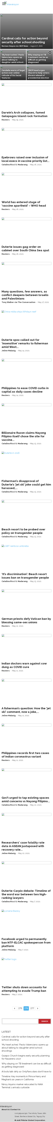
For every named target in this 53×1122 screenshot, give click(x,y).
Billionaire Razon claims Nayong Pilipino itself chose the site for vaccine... (24, 436)
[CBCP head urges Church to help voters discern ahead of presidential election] (39, 75)
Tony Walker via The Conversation (18, 302)
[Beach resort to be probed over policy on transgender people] (26, 513)
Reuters (6, 120)
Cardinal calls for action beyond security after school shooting (26, 1038)
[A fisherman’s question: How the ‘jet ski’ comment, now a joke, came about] (26, 692)
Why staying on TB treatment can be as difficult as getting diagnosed (26, 1065)
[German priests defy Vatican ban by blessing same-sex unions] (26, 602)
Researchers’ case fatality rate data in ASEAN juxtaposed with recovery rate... (23, 846)
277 (32, 1008)
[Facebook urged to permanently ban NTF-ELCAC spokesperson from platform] (26, 923)
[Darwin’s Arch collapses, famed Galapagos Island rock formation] (26, 96)
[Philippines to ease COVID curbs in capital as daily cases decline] (26, 372)
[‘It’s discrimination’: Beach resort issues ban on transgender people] (26, 558)
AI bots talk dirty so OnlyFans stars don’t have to (26, 1071)
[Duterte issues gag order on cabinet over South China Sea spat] (26, 230)
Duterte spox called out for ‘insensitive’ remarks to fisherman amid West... (25, 343)
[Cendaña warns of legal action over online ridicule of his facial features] (13, 75)
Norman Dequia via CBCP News (15, 46)
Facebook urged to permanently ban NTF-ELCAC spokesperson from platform (26, 942)
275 (20, 1008)
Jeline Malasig (9, 350)
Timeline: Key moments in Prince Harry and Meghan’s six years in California (24, 1078)
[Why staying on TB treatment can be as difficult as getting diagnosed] (39, 59)
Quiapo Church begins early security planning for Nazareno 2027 (26, 1057)
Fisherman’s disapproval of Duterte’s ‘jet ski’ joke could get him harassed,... (26, 484)
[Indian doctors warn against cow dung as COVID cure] (26, 647)
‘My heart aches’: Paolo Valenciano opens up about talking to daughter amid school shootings (25, 1047)
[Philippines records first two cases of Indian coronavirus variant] (26, 737)
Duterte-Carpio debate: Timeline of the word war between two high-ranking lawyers (26, 894)
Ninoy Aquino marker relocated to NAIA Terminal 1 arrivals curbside (22, 1086)
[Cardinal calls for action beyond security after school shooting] (26, 31)
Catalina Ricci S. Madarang (15, 164)
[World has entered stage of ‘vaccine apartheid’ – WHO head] (26, 186)
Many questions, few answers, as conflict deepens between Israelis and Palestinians (25, 295)
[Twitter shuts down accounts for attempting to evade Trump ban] (26, 971)
